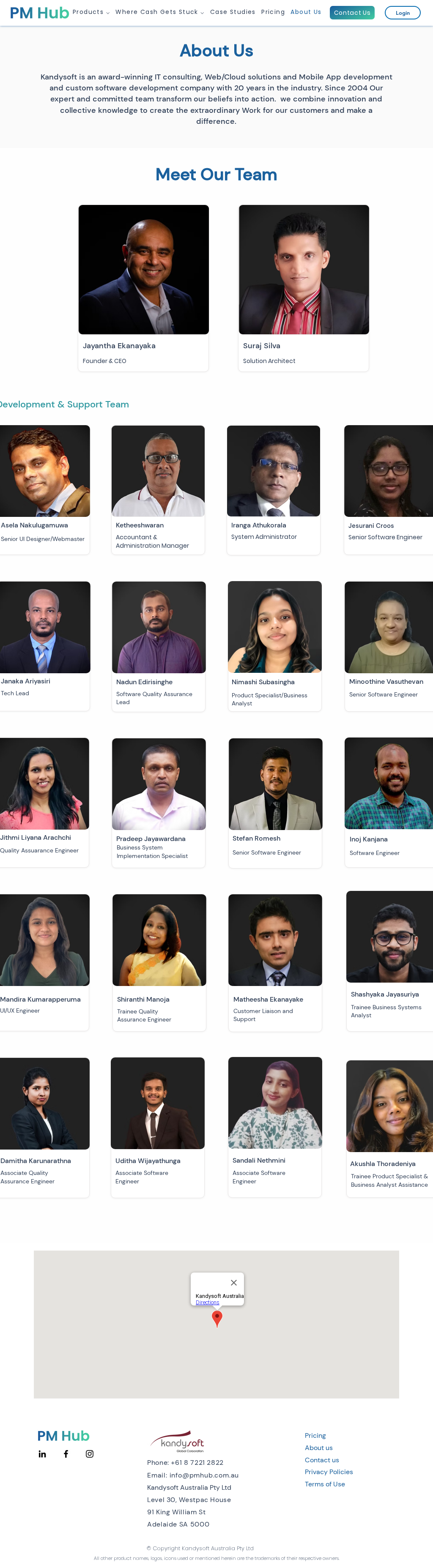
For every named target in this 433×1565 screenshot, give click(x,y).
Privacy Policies (329, 1471)
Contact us (322, 1460)
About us (319, 1447)
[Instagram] (90, 1454)
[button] (92, 12)
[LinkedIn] (42, 1454)
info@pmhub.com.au (204, 1475)
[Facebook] (66, 1454)
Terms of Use (325, 1484)
